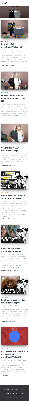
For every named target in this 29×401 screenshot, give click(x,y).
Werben (23, 389)
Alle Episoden (4, 41)
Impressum (6, 389)
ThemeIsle (20, 397)
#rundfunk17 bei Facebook (16, 393)
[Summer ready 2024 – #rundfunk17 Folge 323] (14, 133)
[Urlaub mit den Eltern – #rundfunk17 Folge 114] (14, 234)
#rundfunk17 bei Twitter (13, 393)
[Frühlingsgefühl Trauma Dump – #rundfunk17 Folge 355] (14, 81)
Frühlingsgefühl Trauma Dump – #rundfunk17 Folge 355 (13, 98)
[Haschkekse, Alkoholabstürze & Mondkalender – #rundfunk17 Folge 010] (14, 336)
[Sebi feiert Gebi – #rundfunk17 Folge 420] (14, 29)
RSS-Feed (8, 393)
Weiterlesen (4, 63)
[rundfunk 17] (4, 3)
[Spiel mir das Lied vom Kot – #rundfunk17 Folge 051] (14, 285)
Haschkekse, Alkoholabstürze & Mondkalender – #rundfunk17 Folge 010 (14, 354)
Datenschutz (15, 389)
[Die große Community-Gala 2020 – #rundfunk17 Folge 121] (14, 180)
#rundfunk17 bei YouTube (22, 393)
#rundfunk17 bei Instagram (19, 393)
